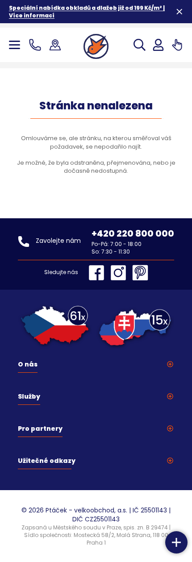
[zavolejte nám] (37, 45)
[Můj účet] (158, 45)
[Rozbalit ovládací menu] (176, 542)
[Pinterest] (140, 273)
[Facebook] (98, 273)
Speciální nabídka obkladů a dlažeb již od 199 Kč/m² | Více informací (87, 11)
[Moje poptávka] (177, 45)
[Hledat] (140, 45)
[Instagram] (120, 273)
